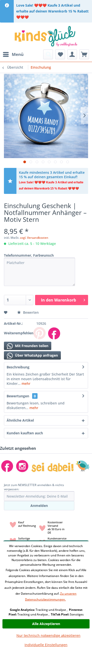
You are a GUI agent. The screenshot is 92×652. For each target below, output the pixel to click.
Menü (18, 54)
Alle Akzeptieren (46, 623)
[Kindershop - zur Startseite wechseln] (46, 36)
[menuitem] (13, 54)
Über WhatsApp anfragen (36, 355)
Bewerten (30, 312)
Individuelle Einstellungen (46, 644)
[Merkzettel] (60, 54)
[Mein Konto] (72, 54)
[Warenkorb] (84, 54)
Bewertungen (18, 396)
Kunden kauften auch (25, 433)
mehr (25, 383)
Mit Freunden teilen (31, 345)
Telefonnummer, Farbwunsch (29, 255)
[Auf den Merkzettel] (6, 312)
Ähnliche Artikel (20, 420)
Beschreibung (18, 367)
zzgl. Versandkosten (34, 238)
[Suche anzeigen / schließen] (48, 54)
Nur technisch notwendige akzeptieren (48, 635)
